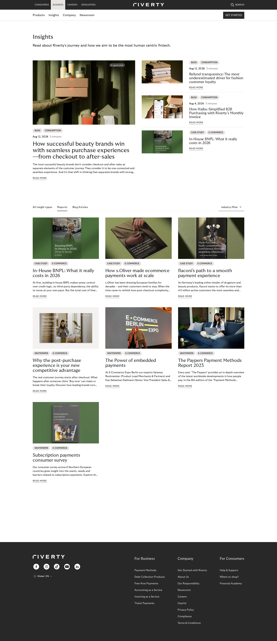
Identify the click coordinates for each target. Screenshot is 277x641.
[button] (231, 207)
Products (39, 15)
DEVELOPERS (88, 5)
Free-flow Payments (146, 583)
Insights (54, 15)
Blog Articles (80, 207)
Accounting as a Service (148, 590)
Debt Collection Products (149, 577)
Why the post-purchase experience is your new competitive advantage (57, 365)
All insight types (42, 207)
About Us (183, 577)
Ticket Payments (144, 603)
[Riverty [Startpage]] (147, 5)
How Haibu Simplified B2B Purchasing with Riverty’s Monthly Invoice (216, 113)
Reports (62, 207)
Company (69, 15)
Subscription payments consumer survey (56, 458)
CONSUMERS (42, 5)
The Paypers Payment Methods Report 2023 (210, 363)
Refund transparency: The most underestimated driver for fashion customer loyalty (216, 78)
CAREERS (72, 5)
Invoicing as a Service (146, 596)
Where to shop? (229, 577)
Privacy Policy (186, 610)
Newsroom (87, 15)
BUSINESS (58, 5)
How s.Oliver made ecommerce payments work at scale (137, 273)
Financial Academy (231, 583)
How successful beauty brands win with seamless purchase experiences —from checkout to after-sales (81, 150)
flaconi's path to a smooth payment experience (205, 273)
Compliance (185, 616)
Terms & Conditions (189, 623)
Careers (182, 596)
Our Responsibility (188, 583)
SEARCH (239, 5)
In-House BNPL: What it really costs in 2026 (213, 141)
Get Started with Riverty (192, 570)
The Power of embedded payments (130, 363)
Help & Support (229, 570)
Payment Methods (145, 570)
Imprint (182, 603)
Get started (233, 15)
